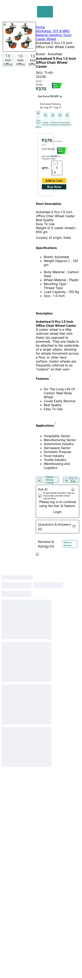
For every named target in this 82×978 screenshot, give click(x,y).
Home (40, 27)
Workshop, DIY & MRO (53, 31)
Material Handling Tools (53, 35)
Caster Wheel (46, 39)
